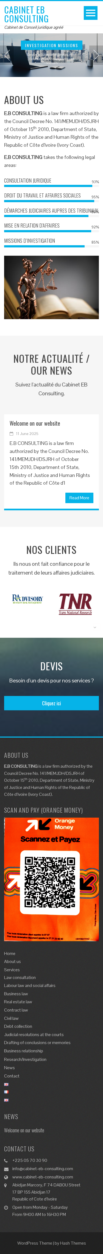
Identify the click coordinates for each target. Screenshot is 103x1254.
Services (12, 970)
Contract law (16, 1010)
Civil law (11, 1018)
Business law (16, 994)
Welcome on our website (35, 423)
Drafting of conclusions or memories (37, 1042)
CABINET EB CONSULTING (26, 14)
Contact (12, 1076)
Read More (79, 498)
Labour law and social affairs (29, 985)
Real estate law (18, 1002)
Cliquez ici (51, 703)
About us (12, 961)
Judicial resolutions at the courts (34, 1034)
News (9, 1068)
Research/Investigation (25, 1059)
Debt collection (18, 1026)
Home (9, 953)
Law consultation (20, 977)
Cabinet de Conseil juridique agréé (33, 27)
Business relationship (23, 1051)
